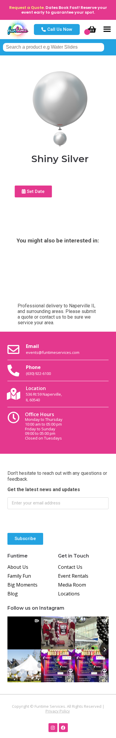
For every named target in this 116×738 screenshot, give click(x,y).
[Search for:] (53, 46)
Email (52, 349)
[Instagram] (52, 727)
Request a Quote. (27, 7)
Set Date (35, 191)
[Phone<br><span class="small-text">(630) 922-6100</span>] (13, 370)
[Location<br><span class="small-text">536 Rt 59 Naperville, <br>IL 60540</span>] (13, 394)
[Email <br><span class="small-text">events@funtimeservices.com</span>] (13, 349)
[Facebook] (63, 727)
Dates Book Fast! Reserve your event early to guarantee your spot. (64, 10)
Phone (38, 370)
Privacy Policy (58, 711)
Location (44, 393)
